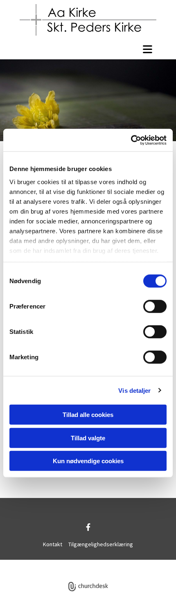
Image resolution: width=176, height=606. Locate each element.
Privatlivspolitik (58, 564)
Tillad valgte (88, 437)
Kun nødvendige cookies (88, 460)
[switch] (155, 306)
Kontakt (52, 544)
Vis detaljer (134, 390)
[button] (88, 49)
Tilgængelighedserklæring (100, 544)
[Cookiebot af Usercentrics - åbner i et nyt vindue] (131, 140)
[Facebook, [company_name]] (88, 527)
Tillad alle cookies (88, 414)
